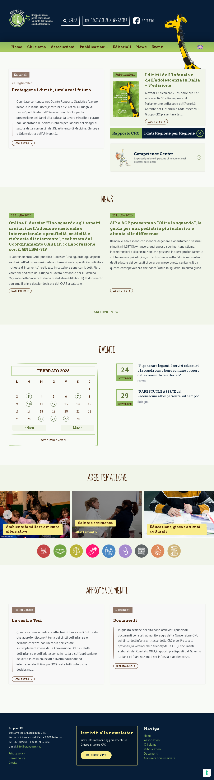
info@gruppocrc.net (29, 746)
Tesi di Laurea (23, 609)
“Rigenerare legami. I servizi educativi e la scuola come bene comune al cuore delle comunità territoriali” (168, 370)
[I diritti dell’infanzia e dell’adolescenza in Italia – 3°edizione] (126, 99)
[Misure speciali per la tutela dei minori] (157, 551)
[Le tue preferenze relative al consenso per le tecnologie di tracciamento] (207, 773)
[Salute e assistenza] (125, 551)
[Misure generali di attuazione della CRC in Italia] (43, 551)
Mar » (77, 427)
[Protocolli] (174, 551)
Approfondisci (124, 666)
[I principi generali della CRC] (60, 551)
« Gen (29, 427)
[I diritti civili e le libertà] (76, 551)
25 (41, 419)
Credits (13, 762)
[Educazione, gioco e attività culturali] (141, 551)
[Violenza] (92, 551)
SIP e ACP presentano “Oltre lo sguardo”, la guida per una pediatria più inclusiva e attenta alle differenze (156, 228)
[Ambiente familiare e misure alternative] (109, 551)
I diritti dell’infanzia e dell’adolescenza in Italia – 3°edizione (172, 80)
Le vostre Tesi (27, 620)
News (141, 47)
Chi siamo (36, 47)
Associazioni (63, 47)
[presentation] (7, 514)
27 (66, 419)
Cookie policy (17, 758)
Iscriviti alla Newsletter (108, 20)
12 (54, 404)
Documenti (122, 609)
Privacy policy (17, 753)
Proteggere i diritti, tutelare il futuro (51, 90)
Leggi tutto (22, 143)
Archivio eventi (53, 440)
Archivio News (107, 311)
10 (29, 404)
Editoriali (122, 47)
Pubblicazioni (93, 47)
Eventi (158, 47)
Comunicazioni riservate (159, 758)
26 (54, 419)
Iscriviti (98, 755)
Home (16, 47)
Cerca (72, 20)
